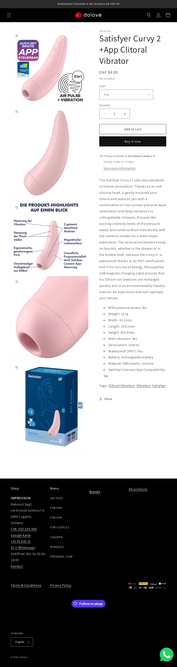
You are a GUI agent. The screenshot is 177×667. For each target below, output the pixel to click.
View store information (120, 168)
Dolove (23, 657)
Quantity (104, 105)
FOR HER (56, 508)
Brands (94, 492)
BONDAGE (57, 547)
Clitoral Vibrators (121, 385)
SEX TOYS (56, 498)
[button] (9, 15)
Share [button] (108, 399)
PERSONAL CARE (61, 556)
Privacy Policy (60, 585)
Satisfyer (159, 385)
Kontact (17, 566)
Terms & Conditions (26, 585)
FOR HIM (56, 517)
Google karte (21, 535)
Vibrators (143, 385)
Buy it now (133, 141)
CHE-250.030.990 (24, 529)
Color (102, 86)
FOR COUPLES (59, 527)
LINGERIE (56, 537)
